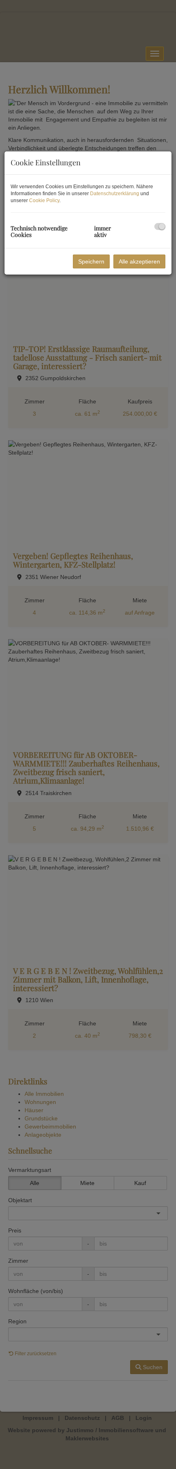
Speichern (91, 261)
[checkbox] (159, 226)
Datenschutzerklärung (114, 193)
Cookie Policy (44, 200)
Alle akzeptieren (139, 261)
